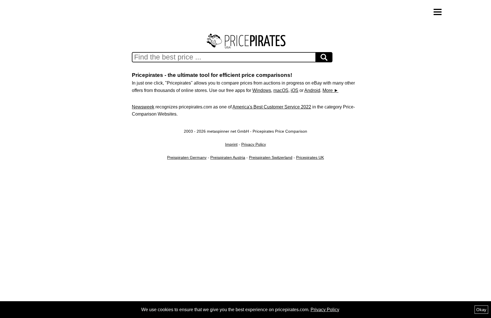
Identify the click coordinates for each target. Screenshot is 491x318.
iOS (294, 90)
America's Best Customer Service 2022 (271, 106)
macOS (280, 90)
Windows (261, 90)
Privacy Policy (253, 144)
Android (312, 90)
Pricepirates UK (310, 157)
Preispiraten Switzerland (270, 157)
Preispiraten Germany (187, 157)
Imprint (231, 144)
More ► (330, 90)
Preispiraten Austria (227, 157)
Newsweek (143, 106)
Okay (481, 309)
